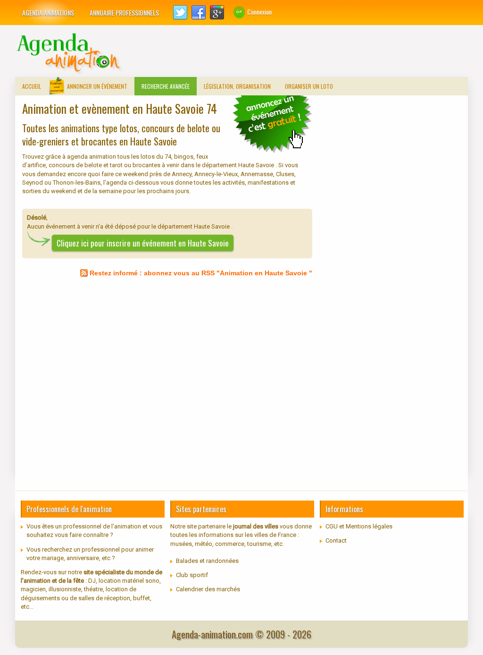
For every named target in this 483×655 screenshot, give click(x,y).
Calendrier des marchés (208, 589)
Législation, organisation (237, 86)
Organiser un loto (309, 86)
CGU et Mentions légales (358, 526)
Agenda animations (48, 12)
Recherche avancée (166, 86)
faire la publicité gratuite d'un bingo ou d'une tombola (272, 123)
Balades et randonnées (207, 560)
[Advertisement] (296, 53)
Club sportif (192, 574)
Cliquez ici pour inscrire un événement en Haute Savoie (143, 243)
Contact (336, 540)
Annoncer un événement (97, 86)
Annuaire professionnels (124, 12)
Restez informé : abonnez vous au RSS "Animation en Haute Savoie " (201, 273)
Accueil (31, 86)
